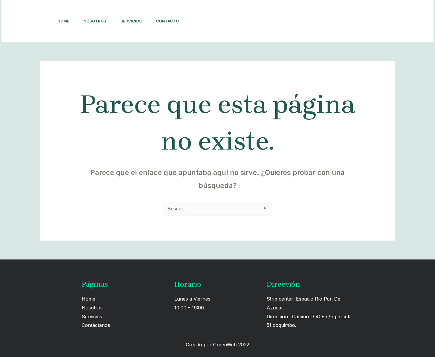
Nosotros (94, 21)
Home (63, 21)
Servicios (131, 21)
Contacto (167, 21)
